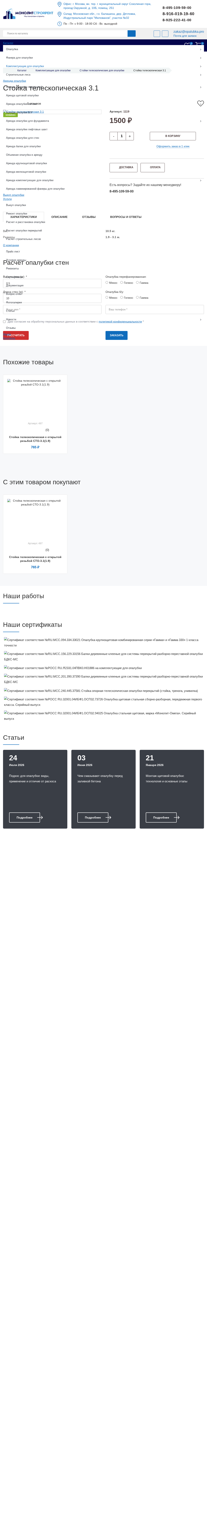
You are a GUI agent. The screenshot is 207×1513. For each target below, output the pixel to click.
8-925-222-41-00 (177, 20)
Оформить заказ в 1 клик (172, 146)
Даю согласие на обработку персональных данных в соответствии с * (76, 321)
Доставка (126, 167)
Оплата (155, 167)
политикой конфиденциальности (120, 321)
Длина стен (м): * (14, 291)
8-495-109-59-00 (177, 8)
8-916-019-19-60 (178, 14)
